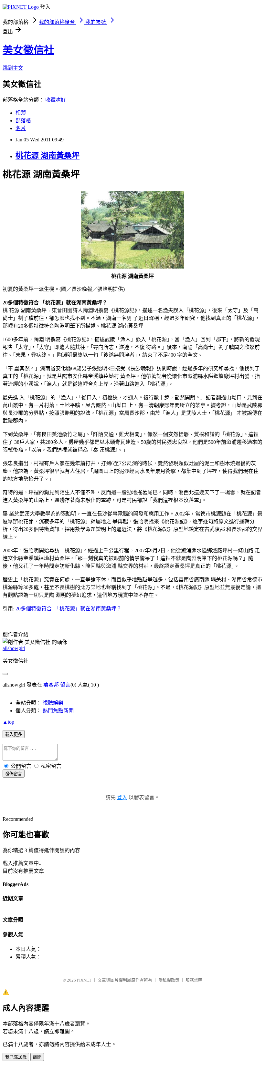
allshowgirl (14, 648)
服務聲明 (194, 980)
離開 (37, 1057)
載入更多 (13, 734)
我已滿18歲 (15, 1057)
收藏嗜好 (55, 100)
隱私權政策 (168, 980)
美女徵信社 (28, 50)
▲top (8, 722)
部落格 (23, 120)
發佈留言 (13, 773)
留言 (65, 685)
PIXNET (84, 980)
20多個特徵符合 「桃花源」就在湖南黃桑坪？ (69, 608)
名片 (21, 128)
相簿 (21, 113)
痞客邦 (51, 685)
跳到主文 (13, 68)
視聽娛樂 (53, 703)
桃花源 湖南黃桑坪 (48, 155)
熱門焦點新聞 (58, 710)
